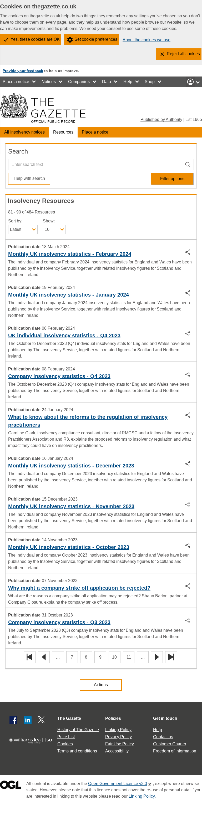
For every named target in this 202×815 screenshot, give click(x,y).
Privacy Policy (118, 737)
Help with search (29, 178)
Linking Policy (118, 729)
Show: (49, 221)
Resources (63, 132)
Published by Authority (161, 119)
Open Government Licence (10, 786)
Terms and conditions (77, 751)
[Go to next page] (157, 657)
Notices (49, 81)
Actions (101, 684)
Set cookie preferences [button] (95, 39)
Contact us (163, 737)
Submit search (188, 164)
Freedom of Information (174, 751)
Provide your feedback (23, 71)
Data (106, 81)
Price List (66, 737)
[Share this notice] (188, 252)
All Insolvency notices (24, 132)
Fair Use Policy (119, 744)
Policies (113, 718)
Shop (150, 81)
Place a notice (16, 81)
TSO (32, 743)
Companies (79, 81)
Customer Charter (169, 744)
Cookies (65, 744)
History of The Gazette (78, 729)
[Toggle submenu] (34, 82)
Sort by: (15, 221)
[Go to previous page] (43, 657)
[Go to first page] (29, 657)
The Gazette (69, 718)
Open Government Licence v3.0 (117, 783)
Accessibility (117, 751)
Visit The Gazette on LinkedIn (28, 720)
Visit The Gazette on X (42, 720)
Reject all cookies (183, 54)
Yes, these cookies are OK (35, 39)
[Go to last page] (171, 657)
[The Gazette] (42, 108)
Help (127, 81)
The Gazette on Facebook (13, 720)
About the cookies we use (146, 40)
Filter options (172, 178)
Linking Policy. (142, 796)
